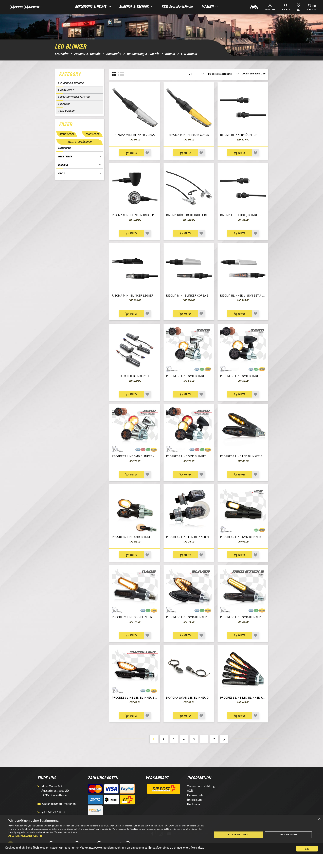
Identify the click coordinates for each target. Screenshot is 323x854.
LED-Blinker (67, 110)
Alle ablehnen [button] (288, 834)
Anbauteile (67, 90)
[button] (107, 836)
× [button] (319, 819)
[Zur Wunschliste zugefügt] (147, 153)
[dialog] (161, 834)
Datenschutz (195, 795)
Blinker (64, 103)
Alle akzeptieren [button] (238, 834)
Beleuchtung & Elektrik (75, 97)
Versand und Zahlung (201, 786)
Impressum (194, 799)
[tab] (79, 75)
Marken (207, 7)
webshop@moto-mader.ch (59, 803)
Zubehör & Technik (72, 83)
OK (307, 849)
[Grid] (114, 74)
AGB (190, 790)
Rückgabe (193, 804)
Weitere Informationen (66, 832)
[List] (121, 74)
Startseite (61, 54)
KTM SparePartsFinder (177, 7)
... (204, 739)
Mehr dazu (197, 847)
